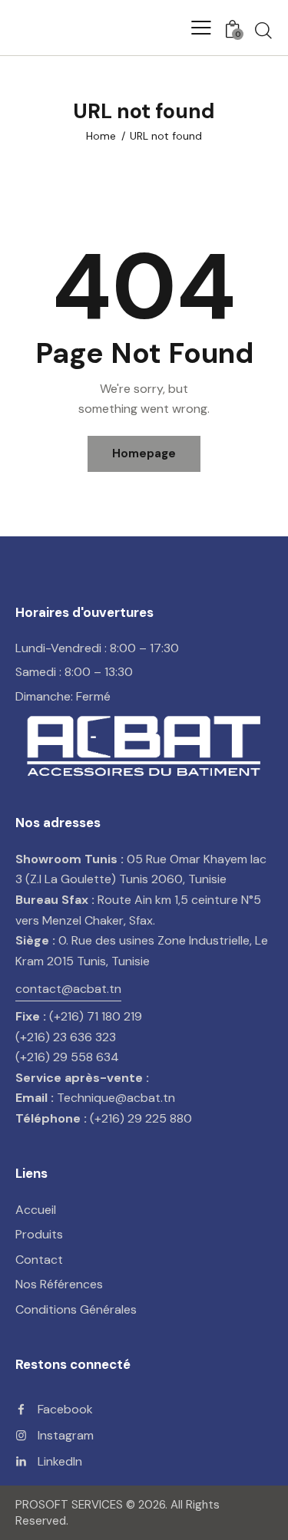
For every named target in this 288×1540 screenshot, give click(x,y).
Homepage (144, 453)
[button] (201, 28)
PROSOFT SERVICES (70, 1504)
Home (101, 136)
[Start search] (263, 29)
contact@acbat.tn (68, 989)
